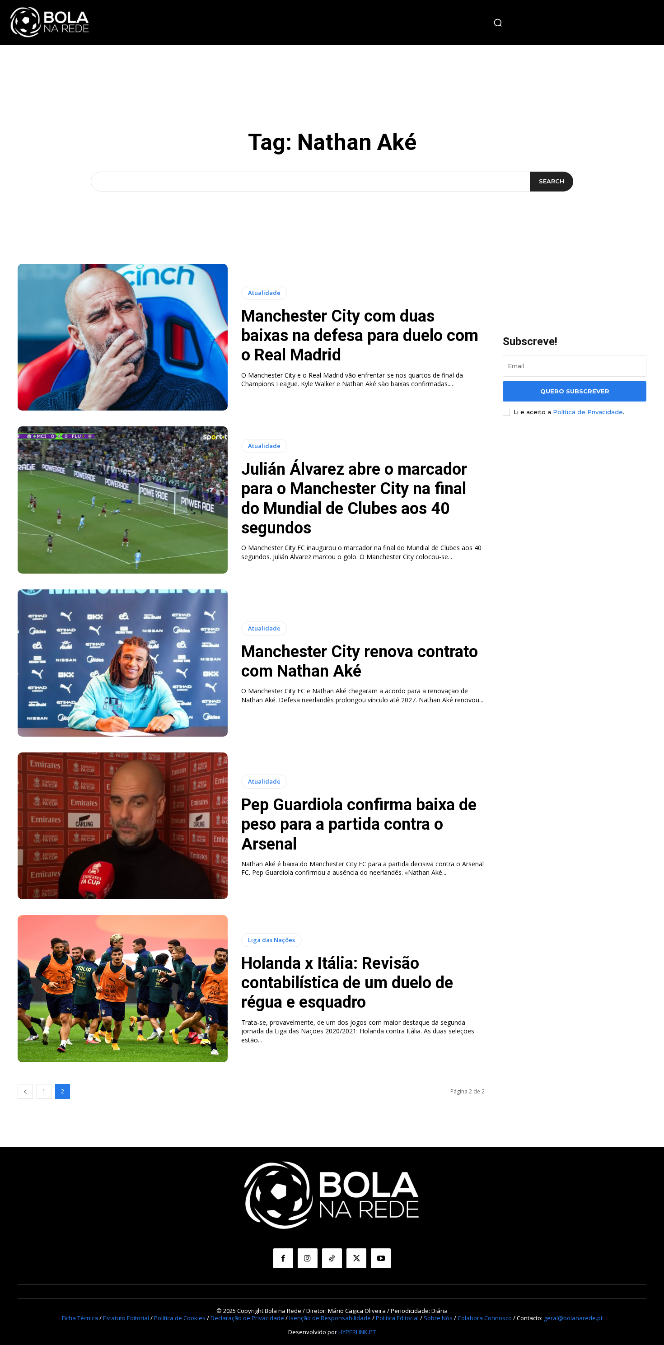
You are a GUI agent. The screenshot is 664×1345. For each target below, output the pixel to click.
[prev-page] (25, 1091)
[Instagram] (308, 1258)
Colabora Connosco (485, 1318)
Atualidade (264, 293)
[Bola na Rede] (49, 22)
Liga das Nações (271, 940)
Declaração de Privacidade (247, 1318)
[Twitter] (356, 1258)
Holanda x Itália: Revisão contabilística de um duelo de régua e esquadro (347, 983)
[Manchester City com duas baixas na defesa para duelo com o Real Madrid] (123, 337)
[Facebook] (283, 1258)
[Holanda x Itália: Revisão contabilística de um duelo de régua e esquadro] (123, 988)
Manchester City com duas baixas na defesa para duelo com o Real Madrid (359, 335)
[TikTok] (332, 1258)
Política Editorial (397, 1318)
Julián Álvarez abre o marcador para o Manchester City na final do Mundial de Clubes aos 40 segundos (354, 498)
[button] (498, 23)
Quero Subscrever (574, 391)
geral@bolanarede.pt (573, 1318)
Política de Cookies (180, 1318)
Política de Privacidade (588, 412)
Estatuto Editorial (126, 1318)
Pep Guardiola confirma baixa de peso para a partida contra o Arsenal (359, 824)
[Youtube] (381, 1258)
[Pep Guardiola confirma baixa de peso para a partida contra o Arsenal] (123, 826)
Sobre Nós (438, 1318)
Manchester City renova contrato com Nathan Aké (359, 661)
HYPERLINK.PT (357, 1332)
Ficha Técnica (80, 1318)
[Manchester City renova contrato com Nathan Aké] (123, 663)
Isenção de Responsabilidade (330, 1318)
